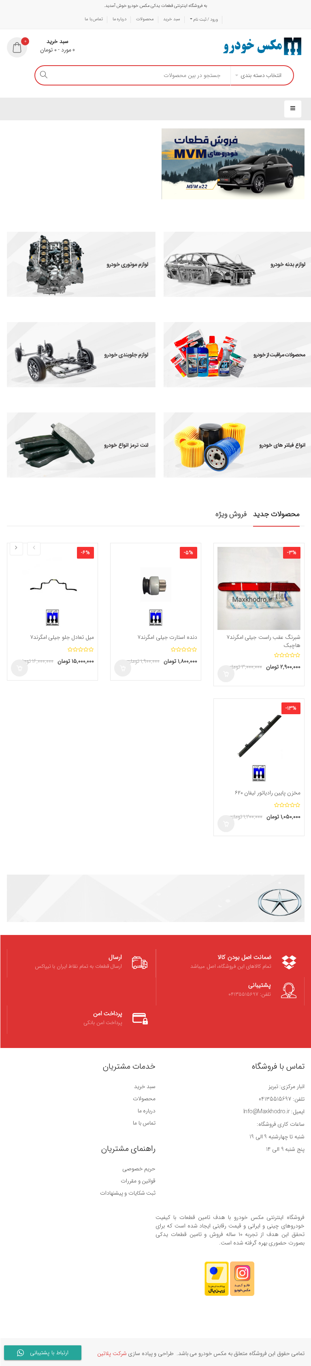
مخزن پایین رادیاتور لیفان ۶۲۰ (267, 792)
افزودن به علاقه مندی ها (225, 554)
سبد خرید (171, 19)
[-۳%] (258, 588)
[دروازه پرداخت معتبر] (216, 1282)
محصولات (145, 19)
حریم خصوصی (139, 1168)
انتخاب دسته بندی (261, 75)
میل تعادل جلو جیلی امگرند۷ (62, 637)
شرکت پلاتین (112, 1353)
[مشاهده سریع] (225, 568)
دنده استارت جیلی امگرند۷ (167, 637)
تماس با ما (94, 19)
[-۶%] (52, 588)
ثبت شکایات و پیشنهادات (128, 1193)
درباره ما (120, 19)
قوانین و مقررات (138, 1180)
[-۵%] (155, 588)
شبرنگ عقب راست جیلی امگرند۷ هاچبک (263, 641)
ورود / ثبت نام (205, 19)
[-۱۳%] (258, 743)
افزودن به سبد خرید (225, 673)
